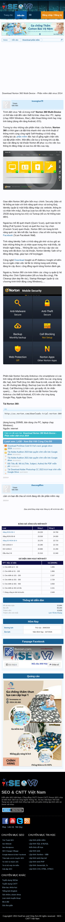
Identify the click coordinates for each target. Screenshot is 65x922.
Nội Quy (19, 827)
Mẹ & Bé (5, 902)
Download (19, 260)
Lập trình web (34, 851)
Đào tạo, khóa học (9, 887)
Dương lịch (8, 628)
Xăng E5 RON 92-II (10, 540)
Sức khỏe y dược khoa (11, 895)
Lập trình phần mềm (37, 840)
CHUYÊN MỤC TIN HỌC (42, 835)
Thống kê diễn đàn (33, 600)
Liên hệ (11, 827)
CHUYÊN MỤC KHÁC (14, 875)
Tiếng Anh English (9, 891)
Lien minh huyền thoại (11, 898)
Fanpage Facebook (33, 641)
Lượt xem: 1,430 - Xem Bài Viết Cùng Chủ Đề (28, 441)
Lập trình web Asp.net (38, 858)
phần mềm (22, 136)
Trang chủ (8, 15)
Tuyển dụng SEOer (10, 880)
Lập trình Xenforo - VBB (38, 855)
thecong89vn (37, 485)
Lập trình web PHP (36, 862)
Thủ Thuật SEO (8, 840)
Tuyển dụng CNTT (9, 884)
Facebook (8, 235)
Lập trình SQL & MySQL (39, 844)
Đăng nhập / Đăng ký (52, 15)
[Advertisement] (32, 65)
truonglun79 (37, 101)
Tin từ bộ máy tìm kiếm (10, 865)
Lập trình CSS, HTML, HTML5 (41, 869)
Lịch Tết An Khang (55, 613)
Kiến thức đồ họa (36, 847)
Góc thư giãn (7, 905)
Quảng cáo (33, 676)
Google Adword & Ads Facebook (14, 854)
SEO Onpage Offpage (10, 851)
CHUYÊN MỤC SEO (13, 835)
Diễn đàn (20, 15)
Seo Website (6, 844)
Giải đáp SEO (7, 869)
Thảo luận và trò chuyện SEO (13, 858)
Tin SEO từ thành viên (10, 862)
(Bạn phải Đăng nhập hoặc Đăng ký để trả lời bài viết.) (43, 509)
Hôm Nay (33, 621)
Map (4, 827)
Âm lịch (7, 632)
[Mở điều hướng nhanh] (62, 40)
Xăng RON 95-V (9, 532)
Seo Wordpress (8, 847)
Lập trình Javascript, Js (38, 865)
